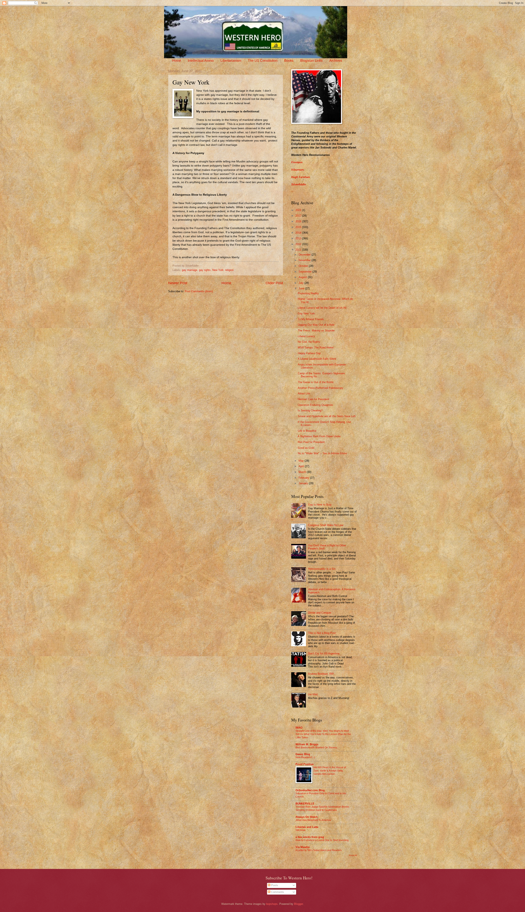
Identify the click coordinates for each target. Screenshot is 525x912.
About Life (304, 393)
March (303, 472)
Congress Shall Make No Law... (326, 525)
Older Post (274, 283)
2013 (299, 238)
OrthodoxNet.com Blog (310, 790)
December (305, 254)
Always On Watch (307, 816)
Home (176, 60)
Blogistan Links (311, 60)
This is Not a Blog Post (322, 633)
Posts (274, 885)
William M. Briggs (307, 744)
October (304, 265)
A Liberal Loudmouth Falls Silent (317, 358)
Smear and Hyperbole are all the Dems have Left (327, 416)
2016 (299, 221)
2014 (299, 232)
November (305, 260)
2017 (299, 215)
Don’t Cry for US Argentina (323, 653)
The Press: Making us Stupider (316, 330)
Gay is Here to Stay (320, 504)
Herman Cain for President (313, 399)
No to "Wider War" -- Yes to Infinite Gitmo (322, 453)
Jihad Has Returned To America (313, 820)
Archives (335, 60)
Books (288, 60)
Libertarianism (230, 60)
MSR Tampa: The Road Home (315, 347)
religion (229, 270)
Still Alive (301, 830)
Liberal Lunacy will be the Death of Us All (322, 307)
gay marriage (189, 270)
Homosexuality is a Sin (322, 568)
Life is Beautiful (307, 430)
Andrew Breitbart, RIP (321, 673)
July (301, 282)
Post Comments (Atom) (199, 291)
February (304, 477)
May (302, 460)
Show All (353, 855)
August (303, 277)
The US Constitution (262, 60)
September (305, 271)
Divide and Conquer (319, 612)
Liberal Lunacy (306, 336)
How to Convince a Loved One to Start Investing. (322, 840)
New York (218, 270)
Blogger (298, 903)
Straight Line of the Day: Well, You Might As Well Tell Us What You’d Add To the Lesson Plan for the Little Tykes (323, 734)
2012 (299, 244)
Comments (277, 892)
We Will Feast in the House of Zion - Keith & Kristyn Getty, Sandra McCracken (329, 770)
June (302, 288)
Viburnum (297, 169)
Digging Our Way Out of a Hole (316, 324)
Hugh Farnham (300, 177)
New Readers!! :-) (305, 757)
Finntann (296, 162)
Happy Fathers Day (309, 353)
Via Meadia (302, 847)
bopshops (272, 903)
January (304, 483)
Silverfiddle (298, 184)
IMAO (299, 727)
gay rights (205, 270)
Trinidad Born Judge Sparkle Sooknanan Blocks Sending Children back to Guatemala (322, 808)
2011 (299, 249)
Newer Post (177, 283)
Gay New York (306, 313)
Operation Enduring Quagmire (315, 404)
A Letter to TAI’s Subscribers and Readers (319, 850)
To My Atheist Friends (311, 319)
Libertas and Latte (307, 827)
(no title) (313, 694)
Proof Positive (305, 764)
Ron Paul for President (311, 442)
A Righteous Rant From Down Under (319, 436)
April (302, 466)
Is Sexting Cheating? (310, 410)
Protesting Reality (308, 293)
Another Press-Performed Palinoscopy (320, 387)
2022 (299, 210)
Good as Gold (306, 447)
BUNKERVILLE (305, 803)
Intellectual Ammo (201, 60)
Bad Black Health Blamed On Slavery (316, 747)
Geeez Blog (303, 754)
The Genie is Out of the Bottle (315, 382)
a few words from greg (310, 837)
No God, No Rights (309, 341)
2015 (299, 227)
